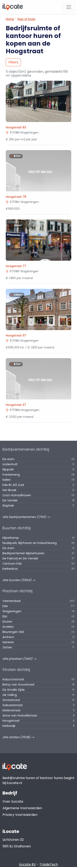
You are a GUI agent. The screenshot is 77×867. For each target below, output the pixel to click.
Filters (13, 62)
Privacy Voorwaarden (19, 814)
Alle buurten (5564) (17, 580)
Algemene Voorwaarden (22, 808)
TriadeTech (48, 864)
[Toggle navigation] (69, 7)
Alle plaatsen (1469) (17, 659)
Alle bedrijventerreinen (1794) (24, 517)
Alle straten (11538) (16, 737)
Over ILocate (12, 801)
